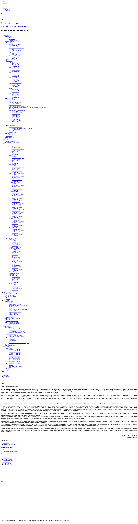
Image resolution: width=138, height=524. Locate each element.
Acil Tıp (11, 146)
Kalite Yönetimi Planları (14, 123)
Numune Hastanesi (10, 141)
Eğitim (10, 88)
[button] (5, 8)
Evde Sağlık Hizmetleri (14, 248)
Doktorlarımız (15, 154)
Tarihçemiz (11, 37)
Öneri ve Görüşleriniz (11, 334)
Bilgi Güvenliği (9, 136)
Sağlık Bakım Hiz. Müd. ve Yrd (16, 52)
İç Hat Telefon (15, 66)
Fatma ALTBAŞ (16, 119)
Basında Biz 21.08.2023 (14, 358)
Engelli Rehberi (12, 310)
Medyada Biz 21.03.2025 (15, 354)
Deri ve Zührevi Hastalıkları (15, 200)
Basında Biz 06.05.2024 (14, 356)
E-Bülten (11, 365)
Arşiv (10, 72)
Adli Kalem (12, 62)
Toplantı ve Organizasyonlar (15, 366)
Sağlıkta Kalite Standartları (15, 102)
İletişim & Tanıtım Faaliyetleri (13, 363)
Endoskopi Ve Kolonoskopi (15, 247)
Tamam (2, 522)
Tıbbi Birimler (6, 143)
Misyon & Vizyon (10, 41)
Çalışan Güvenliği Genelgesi (15, 108)
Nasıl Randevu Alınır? (14, 303)
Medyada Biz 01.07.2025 (15, 353)
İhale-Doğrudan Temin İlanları (13, 322)
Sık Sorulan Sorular (10, 345)
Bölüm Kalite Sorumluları (15, 105)
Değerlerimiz (12, 39)
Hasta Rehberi (9, 301)
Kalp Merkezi (12, 264)
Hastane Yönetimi (10, 42)
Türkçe (5, 1)
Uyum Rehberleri (16, 129)
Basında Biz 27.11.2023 (14, 357)
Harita (10, 341)
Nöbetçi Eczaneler (13, 313)
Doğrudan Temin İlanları (14, 323)
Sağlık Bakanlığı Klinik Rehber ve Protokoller (22, 128)
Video (7, 370)
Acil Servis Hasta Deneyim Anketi (17, 332)
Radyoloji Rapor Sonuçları (12, 319)
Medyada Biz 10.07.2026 (15, 349)
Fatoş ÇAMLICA (16, 118)
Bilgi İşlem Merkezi (13, 77)
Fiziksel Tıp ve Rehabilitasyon (16, 227)
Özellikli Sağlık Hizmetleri (12, 238)
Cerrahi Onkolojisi (13, 191)
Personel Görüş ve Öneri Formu (16, 336)
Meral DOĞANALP (17, 112)
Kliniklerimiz (9, 145)
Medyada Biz (9, 348)
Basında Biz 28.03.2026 (14, 350)
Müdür (13, 49)
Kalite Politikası (12, 99)
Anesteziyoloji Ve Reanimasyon (16, 173)
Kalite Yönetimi (10, 98)
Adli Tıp (11, 155)
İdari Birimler (9, 61)
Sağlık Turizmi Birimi (11, 296)
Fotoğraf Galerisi (10, 368)
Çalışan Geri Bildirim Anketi (15, 328)
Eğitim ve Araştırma (10, 125)
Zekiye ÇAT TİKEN (17, 120)
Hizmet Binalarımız (7, 140)
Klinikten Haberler (16, 150)
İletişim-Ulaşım (6, 326)
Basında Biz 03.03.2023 (14, 359)
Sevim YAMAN (15, 115)
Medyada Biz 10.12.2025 (15, 352)
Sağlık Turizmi (6, 292)
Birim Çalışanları (16, 64)
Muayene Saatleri (13, 308)
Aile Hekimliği (12, 164)
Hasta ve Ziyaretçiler (11, 297)
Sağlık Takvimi (12, 367)
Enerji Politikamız (10, 137)
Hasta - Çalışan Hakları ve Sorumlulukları (18, 309)
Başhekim (14, 45)
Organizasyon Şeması (11, 59)
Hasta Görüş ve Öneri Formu (15, 335)
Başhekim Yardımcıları (17, 46)
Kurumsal (5, 35)
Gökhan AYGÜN (16, 114)
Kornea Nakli (12, 271)
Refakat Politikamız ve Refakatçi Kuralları (18, 305)
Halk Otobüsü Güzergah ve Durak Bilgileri (19, 343)
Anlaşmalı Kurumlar (13, 314)
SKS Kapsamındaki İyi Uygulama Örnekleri (19, 106)
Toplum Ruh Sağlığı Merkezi (13, 142)
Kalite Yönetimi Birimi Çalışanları (17, 110)
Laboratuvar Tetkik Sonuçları (13, 318)
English (5, 3)
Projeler (8, 133)
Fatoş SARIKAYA (16, 116)
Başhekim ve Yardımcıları (15, 44)
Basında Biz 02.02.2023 (14, 361)
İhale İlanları (12, 324)
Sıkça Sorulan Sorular (17, 152)
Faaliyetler (11, 101)
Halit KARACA (16, 111)
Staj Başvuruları (12, 132)
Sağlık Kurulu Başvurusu (15, 312)
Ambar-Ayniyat (12, 67)
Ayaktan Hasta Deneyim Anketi (16, 331)
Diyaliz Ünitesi (12, 239)
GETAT (11, 256)
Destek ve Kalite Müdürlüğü (15, 55)
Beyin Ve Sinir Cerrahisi (14, 182)
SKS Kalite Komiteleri (14, 103)
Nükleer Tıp (12, 274)
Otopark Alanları (13, 340)
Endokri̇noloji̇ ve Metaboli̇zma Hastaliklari (18, 209)
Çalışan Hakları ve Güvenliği (15, 83)
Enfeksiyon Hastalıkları (14, 218)
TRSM (10, 283)
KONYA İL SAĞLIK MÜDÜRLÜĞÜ (14, 26)
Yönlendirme (6, 300)
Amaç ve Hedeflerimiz (14, 40)
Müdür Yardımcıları (16, 50)
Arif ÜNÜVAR (15, 121)
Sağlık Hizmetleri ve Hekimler (13, 293)
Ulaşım (8, 337)
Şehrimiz (8, 299)
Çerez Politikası (65, 520)
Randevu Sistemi (10, 317)
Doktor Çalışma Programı (18, 149)
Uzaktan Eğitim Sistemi (14, 130)
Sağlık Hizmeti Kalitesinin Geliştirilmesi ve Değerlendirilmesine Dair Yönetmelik (27, 107)
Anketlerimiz (9, 327)
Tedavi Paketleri (10, 295)
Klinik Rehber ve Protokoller (15, 127)
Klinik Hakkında (16, 147)
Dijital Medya (6, 346)
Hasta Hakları (12, 93)
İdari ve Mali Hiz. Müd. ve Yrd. (16, 48)
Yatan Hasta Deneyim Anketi (15, 330)
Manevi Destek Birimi (14, 273)
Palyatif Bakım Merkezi (14, 275)
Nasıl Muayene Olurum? (14, 306)
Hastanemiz (9, 36)
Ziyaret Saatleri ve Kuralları (15, 304)
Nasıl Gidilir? (15, 63)
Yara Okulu (11, 134)
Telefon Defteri (9, 344)
